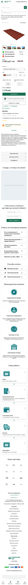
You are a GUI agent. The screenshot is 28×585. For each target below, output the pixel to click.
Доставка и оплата (14, 540)
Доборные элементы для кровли (14, 530)
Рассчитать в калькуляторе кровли (15, 98)
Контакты (14, 538)
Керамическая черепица (14, 526)
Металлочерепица (14, 508)
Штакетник (14, 513)
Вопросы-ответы (14, 543)
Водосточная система (14, 528)
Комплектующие (14, 533)
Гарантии (14, 553)
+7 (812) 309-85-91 (21, 1)
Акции (14, 548)
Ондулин (14, 521)
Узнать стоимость (14, 220)
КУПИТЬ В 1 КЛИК (14, 103)
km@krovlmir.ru (14, 497)
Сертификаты (14, 550)
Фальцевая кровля (14, 518)
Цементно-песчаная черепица (14, 523)
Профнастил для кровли (14, 511)
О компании (14, 545)
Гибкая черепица (14, 516)
